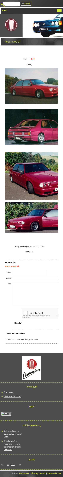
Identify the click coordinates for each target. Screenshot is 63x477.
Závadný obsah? (38, 473)
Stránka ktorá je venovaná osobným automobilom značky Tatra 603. (12, 445)
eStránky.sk (24, 473)
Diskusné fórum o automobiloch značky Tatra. (13, 434)
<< (2, 465)
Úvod (7, 42)
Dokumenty (8, 392)
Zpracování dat (54, 473)
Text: (10, 283)
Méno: (9, 273)
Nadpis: (9, 278)
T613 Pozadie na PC (12, 396)
